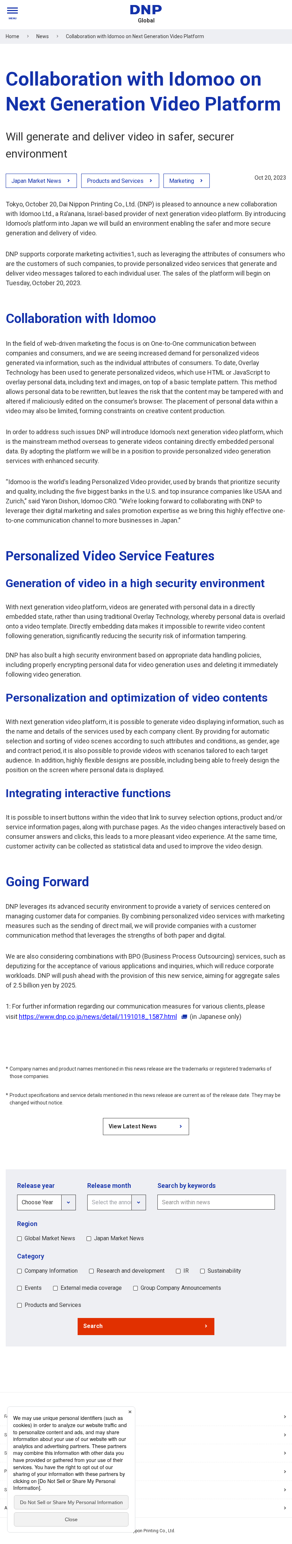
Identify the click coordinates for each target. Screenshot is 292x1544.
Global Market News (50, 1238)
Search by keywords (186, 1185)
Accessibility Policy (23, 1507)
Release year (36, 1185)
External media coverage (91, 1287)
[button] (146, 1326)
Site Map (12, 1434)
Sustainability (224, 1270)
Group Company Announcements (181, 1287)
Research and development (131, 1270)
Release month (109, 1185)
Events (33, 1287)
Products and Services (53, 1305)
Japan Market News (119, 1238)
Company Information (51, 1270)
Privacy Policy (17, 1471)
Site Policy (14, 1453)
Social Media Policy (23, 1489)
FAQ (8, 1416)
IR (186, 1270)
